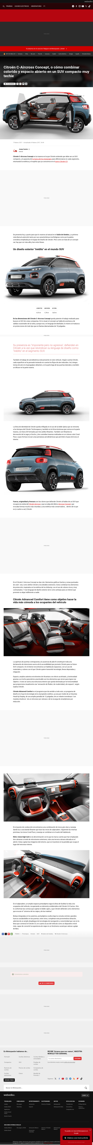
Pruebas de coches (37, 1063)
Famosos (20, 54)
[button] (24, 149)
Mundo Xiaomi (8, 1116)
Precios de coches (24, 1068)
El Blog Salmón (82, 1104)
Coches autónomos (7, 1074)
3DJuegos (19, 1104)
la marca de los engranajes (42, 159)
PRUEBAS (9, 6)
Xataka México (8, 1127)
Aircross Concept (64, 504)
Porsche (40, 54)
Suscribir (78, 1058)
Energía (71, 54)
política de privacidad (69, 1062)
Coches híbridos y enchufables (39, 1058)
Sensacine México (33, 1127)
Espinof (31, 1106)
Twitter (86, 6)
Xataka (6, 1104)
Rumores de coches (7, 1069)
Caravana (47, 54)
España (77, 54)
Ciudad (54, 54)
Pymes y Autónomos (81, 1107)
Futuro (21, 1073)
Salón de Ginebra (48, 934)
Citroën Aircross (34, 504)
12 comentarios (10, 83)
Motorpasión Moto (58, 1106)
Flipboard (23, 84)
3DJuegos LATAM (21, 1127)
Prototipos (25, 934)
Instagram (79, 6)
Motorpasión (57, 1104)
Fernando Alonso (86, 54)
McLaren (33, 54)
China (26, 54)
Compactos (7, 1062)
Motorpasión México (57, 1128)
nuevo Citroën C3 (61, 161)
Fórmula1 (7, 1057)
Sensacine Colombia (31, 1131)
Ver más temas (9, 1080)
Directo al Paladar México (45, 1128)
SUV (38, 934)
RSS (74, 1078)
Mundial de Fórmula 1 (37, 1074)
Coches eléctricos (24, 1057)
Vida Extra (19, 1106)
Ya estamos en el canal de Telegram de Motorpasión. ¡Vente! (45, 49)
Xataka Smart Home (7, 1112)
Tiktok (89, 6)
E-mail (26, 84)
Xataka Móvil (7, 1106)
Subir (84, 1095)
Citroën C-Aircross (61, 934)
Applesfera (7, 1109)
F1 (44, 6)
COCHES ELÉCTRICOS (22, 6)
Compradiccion (70, 1109)
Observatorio (36, 6)
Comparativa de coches (38, 1069)
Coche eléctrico (62, 54)
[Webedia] (88, 1)
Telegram (73, 6)
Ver (47, 983)
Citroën (33, 934)
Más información (48, 1143)
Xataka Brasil (7, 1130)
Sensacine (31, 1104)
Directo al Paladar (45, 1104)
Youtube (83, 6)
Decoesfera (69, 1106)
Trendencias (69, 1104)
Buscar (86, 1088)
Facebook (76, 6)
